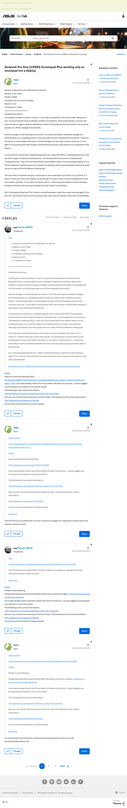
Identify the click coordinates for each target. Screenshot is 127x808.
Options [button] (120, 54)
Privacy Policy (27, 793)
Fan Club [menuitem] (81, 24)
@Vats (7, 373)
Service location (106, 180)
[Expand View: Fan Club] (86, 24)
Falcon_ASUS (14, 438)
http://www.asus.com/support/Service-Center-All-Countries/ (31, 393)
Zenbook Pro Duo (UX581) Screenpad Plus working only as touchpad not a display (44, 366)
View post (12, 514)
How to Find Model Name (110, 170)
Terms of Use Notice (10, 793)
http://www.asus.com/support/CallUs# (21, 400)
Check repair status (107, 183)
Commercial (104, 115)
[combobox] (74, 38)
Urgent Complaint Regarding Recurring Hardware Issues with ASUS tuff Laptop (110, 108)
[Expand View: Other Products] (74, 24)
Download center (106, 187)
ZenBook (37, 54)
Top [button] (6, 802)
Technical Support (107, 190)
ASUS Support (105, 216)
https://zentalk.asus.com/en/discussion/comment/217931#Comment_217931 (42, 564)
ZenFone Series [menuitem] (27, 24)
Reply (84, 205)
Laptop (28, 54)
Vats (10, 237)
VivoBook (103, 82)
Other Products (16, 54)
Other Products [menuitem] (66, 24)
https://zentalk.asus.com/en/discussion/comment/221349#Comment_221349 (42, 661)
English (5, 54)
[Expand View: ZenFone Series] (35, 24)
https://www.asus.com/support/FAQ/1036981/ (28, 465)
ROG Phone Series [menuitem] (46, 24)
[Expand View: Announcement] (16, 24)
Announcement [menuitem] (8, 24)
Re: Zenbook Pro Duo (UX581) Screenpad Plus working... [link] (65, 54)
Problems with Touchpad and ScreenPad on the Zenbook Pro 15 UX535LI (110, 142)
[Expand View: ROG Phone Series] (55, 24)
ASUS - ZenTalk (14, 16)
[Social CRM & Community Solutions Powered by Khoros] (119, 803)
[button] (8, 205)
